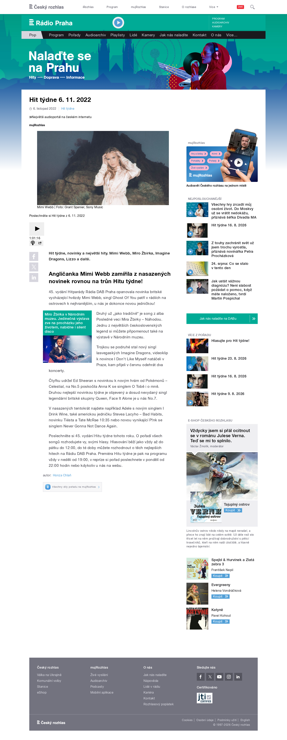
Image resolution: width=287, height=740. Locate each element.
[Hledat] (252, 7)
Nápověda (151, 681)
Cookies (187, 720)
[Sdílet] (39, 243)
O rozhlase (189, 7)
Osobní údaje (205, 720)
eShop (41, 692)
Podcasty (97, 686)
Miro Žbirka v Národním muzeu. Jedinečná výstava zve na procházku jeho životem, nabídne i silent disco (67, 323)
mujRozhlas (138, 7)
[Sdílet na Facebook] (33, 256)
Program (112, 7)
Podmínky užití (227, 720)
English (245, 720)
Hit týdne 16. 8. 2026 (228, 225)
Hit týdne (67, 108)
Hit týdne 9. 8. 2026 (227, 394)
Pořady (75, 35)
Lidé (133, 35)
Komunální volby (49, 681)
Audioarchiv (220, 22)
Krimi (214, 153)
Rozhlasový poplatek (159, 704)
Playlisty (118, 35)
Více (231, 35)
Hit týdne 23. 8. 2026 (228, 358)
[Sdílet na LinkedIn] (33, 277)
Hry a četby (197, 153)
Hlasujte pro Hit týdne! (230, 341)
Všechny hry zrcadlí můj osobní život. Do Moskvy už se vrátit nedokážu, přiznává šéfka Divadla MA (233, 210)
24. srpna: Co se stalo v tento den (230, 265)
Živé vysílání (197, 167)
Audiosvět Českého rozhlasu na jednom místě (216, 185)
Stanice (164, 7)
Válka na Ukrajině (49, 675)
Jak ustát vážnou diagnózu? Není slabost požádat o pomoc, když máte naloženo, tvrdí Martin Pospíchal (231, 289)
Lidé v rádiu (152, 686)
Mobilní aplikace (102, 692)
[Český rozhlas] (46, 7)
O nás (216, 35)
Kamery (217, 26)
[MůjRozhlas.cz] (37, 125)
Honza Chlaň (62, 475)
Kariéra (149, 692)
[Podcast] (32, 243)
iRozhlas (88, 7)
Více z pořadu (199, 335)
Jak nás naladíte (174, 35)
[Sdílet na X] (33, 266)
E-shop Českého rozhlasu (210, 420)
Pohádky (195, 160)
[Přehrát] (36, 229)
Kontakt (199, 35)
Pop (32, 35)
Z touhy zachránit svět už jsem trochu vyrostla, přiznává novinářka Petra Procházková (232, 249)
